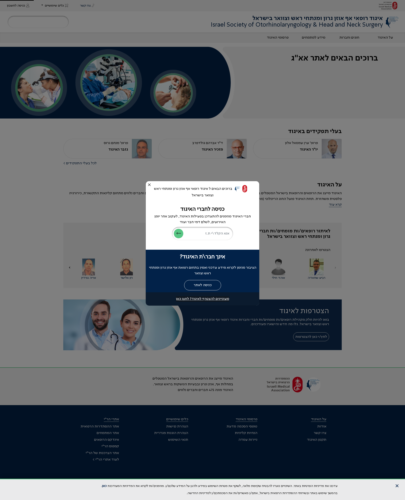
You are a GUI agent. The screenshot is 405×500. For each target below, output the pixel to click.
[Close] (149, 184)
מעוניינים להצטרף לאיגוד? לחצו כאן (202, 299)
